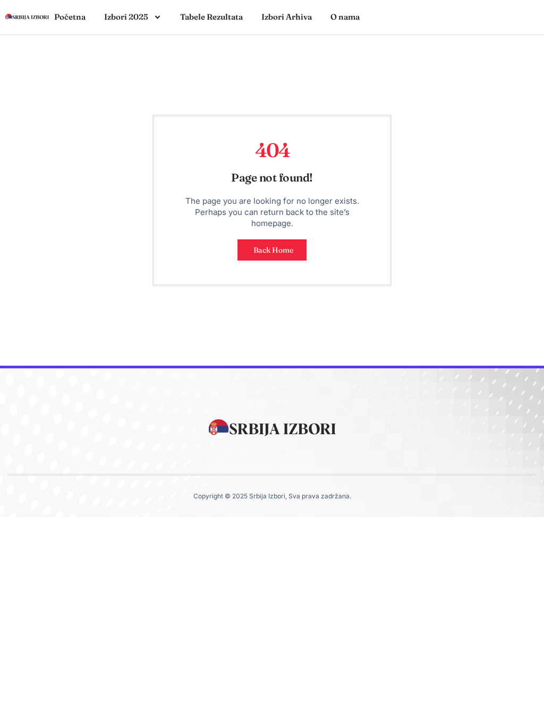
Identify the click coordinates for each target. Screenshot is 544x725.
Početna (70, 17)
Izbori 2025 (126, 17)
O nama (345, 17)
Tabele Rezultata (211, 17)
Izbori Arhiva (286, 17)
